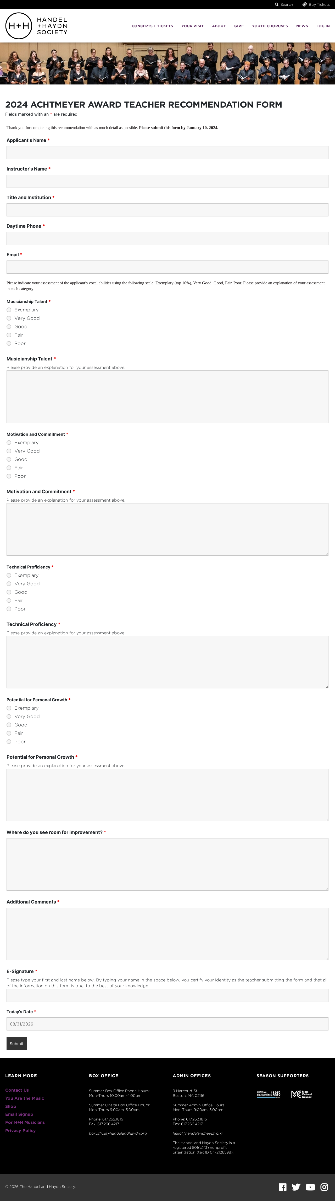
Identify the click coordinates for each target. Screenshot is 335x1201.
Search (286, 4)
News (302, 26)
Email (15, 254)
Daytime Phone (26, 226)
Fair (18, 335)
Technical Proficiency (33, 624)
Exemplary (26, 309)
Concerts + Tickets (152, 26)
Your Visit (192, 26)
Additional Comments (33, 902)
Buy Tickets (319, 4)
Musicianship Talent (31, 359)
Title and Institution (31, 197)
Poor (20, 343)
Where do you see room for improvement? (56, 832)
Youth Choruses (270, 26)
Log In (323, 26)
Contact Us (17, 1090)
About (219, 26)
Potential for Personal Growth (42, 757)
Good (20, 326)
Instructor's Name (29, 169)
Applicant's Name (28, 140)
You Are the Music (24, 1098)
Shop (10, 1106)
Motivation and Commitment (41, 491)
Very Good (27, 318)
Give (239, 26)
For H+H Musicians (25, 1122)
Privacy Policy (20, 1130)
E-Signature (22, 971)
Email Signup (19, 1114)
